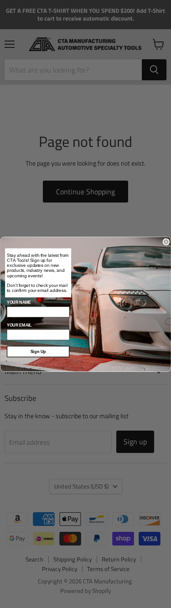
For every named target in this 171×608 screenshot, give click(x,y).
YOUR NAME (18, 302)
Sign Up (38, 351)
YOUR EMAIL (18, 325)
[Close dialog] (166, 241)
